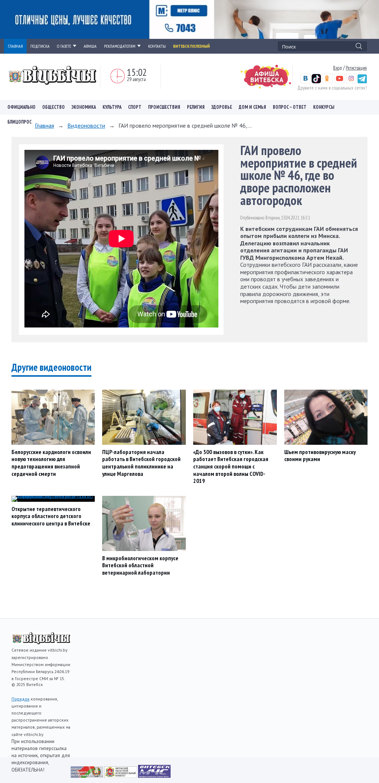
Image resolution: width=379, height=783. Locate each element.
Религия (196, 107)
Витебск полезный (191, 46)
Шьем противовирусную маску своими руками (320, 455)
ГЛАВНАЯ (15, 46)
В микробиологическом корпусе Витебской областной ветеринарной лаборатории (140, 565)
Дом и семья (252, 107)
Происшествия (164, 107)
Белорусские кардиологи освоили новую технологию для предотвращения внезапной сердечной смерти (51, 462)
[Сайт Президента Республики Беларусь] (87, 775)
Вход (337, 68)
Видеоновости (86, 125)
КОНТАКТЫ (157, 46)
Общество (53, 107)
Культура (112, 107)
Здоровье (221, 107)
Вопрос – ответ (289, 107)
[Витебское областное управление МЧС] (154, 775)
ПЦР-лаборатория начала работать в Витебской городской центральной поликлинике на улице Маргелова (141, 462)
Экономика (83, 107)
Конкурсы (323, 107)
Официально (21, 107)
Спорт (134, 107)
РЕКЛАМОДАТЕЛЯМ (119, 46)
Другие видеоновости (51, 367)
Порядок (20, 699)
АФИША (90, 46)
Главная (44, 125)
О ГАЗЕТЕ (64, 46)
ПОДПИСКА (40, 46)
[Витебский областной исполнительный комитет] (121, 775)
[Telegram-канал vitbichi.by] (362, 81)
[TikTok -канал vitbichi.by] (316, 81)
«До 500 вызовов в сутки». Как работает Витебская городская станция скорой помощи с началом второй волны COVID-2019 (230, 466)
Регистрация (356, 68)
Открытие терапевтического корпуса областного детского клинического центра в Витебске (50, 516)
